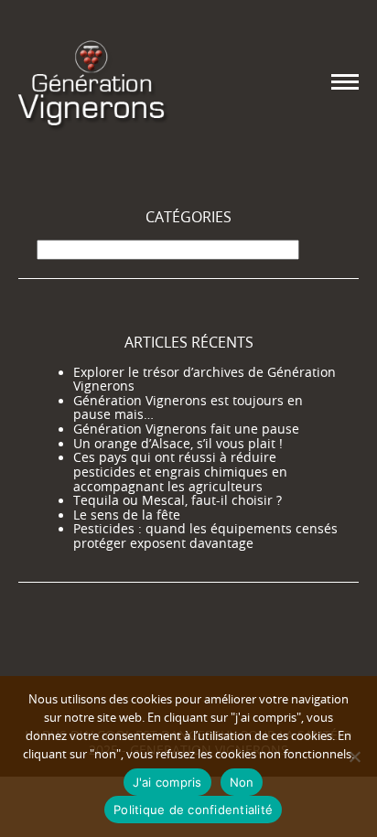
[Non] (354, 756)
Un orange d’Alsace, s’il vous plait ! (178, 443)
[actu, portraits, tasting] (91, 81)
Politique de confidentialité (193, 809)
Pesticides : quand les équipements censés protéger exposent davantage (205, 536)
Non (242, 782)
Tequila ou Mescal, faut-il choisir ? (177, 500)
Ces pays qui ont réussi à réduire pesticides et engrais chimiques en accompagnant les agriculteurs (180, 471)
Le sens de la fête (126, 515)
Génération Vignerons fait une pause (186, 429)
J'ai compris (167, 782)
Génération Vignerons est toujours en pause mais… (188, 408)
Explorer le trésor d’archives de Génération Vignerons (204, 379)
